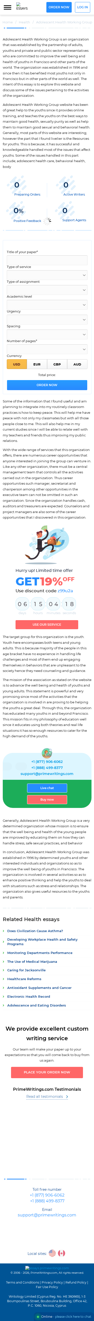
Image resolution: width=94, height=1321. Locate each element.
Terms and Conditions (22, 1282)
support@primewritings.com (47, 774)
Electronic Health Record (28, 996)
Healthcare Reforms (24, 979)
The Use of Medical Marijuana (32, 962)
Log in (82, 7)
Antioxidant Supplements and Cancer (39, 988)
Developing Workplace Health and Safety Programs (42, 942)
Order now (59, 7)
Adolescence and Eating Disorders (36, 1005)
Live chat (47, 788)
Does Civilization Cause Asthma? (35, 931)
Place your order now (47, 1072)
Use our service (47, 624)
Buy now (47, 799)
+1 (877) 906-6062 (47, 762)
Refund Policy (75, 1282)
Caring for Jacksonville (26, 970)
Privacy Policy (52, 1282)
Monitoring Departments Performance (39, 953)
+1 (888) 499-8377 (47, 768)
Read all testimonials (44, 1097)
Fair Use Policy (47, 1287)
